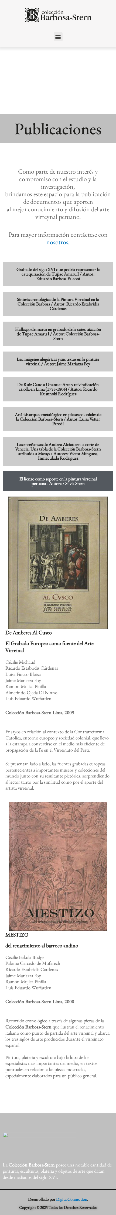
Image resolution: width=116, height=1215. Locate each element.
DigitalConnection (71, 1199)
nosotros (57, 242)
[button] (58, 36)
